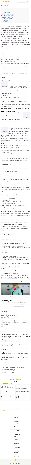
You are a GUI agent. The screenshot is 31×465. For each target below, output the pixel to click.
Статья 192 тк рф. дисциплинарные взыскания (4, 86)
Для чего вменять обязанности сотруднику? (7, 13)
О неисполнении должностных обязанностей (8, 20)
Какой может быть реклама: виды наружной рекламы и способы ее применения (17, 444)
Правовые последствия (4, 16)
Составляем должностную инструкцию (7, 18)
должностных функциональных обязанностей (19, 306)
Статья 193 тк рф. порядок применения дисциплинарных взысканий (21, 386)
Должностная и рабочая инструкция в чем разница (7, 17)
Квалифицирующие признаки (6, 12)
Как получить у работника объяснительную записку (8, 15)
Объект (4, 11)
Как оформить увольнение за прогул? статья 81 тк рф (7, 397)
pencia (5, 1)
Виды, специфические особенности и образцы (7, 19)
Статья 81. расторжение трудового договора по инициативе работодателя (7, 386)
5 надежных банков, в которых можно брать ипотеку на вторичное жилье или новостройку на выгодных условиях (17, 422)
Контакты (6, 461)
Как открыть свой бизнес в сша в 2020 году (17, 452)
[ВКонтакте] (14, 381)
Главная (1, 461)
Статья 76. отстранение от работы (26, 117)
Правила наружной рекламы (16, 430)
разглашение (21, 128)
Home (1, 5)
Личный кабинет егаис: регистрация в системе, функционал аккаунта (17, 448)
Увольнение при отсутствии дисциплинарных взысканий (8, 14)
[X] (16, 381)
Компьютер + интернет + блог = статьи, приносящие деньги (17, 427)
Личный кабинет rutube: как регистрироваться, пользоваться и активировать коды (17, 417)
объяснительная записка (10, 208)
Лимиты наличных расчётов (16, 439)
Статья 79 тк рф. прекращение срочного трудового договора (22, 397)
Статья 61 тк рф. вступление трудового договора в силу (22, 392)
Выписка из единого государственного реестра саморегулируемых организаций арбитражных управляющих (17, 435)
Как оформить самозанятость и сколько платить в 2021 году (17, 456)
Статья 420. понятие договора (5, 391)
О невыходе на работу (5, 21)
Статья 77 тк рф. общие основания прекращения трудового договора (4, 132)
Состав (4, 10)
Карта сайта (4, 461)
